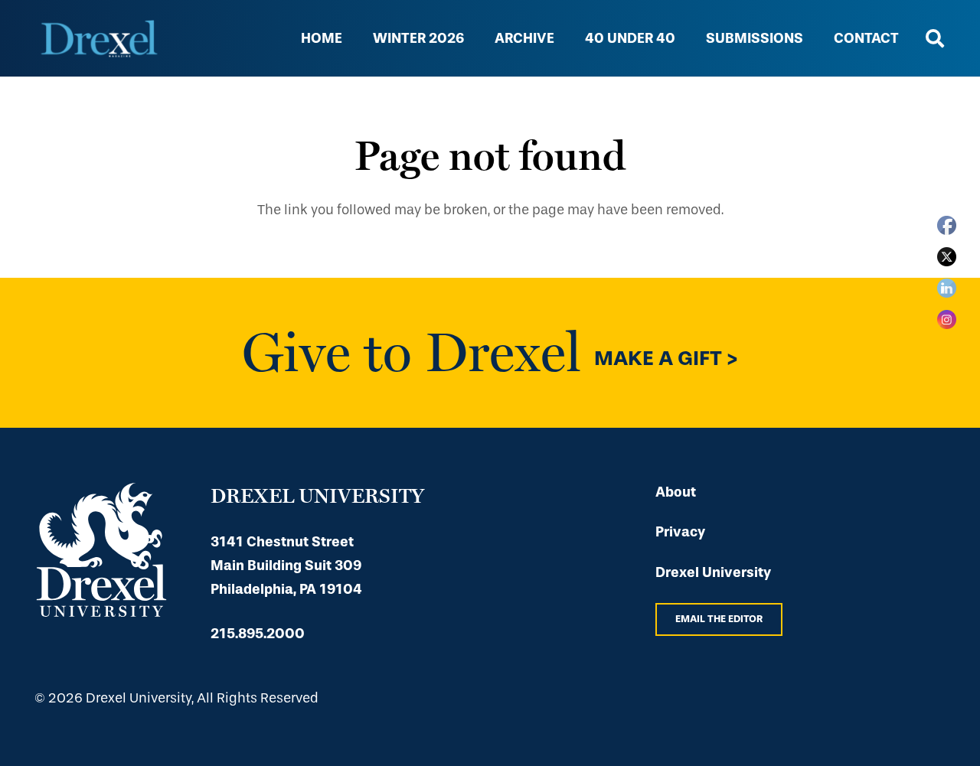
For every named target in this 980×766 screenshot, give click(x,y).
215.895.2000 (258, 633)
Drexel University (713, 572)
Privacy (680, 531)
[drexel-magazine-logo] (99, 38)
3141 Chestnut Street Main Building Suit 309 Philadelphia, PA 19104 (286, 565)
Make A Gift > (666, 359)
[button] (684, 38)
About (675, 492)
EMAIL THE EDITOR (719, 618)
